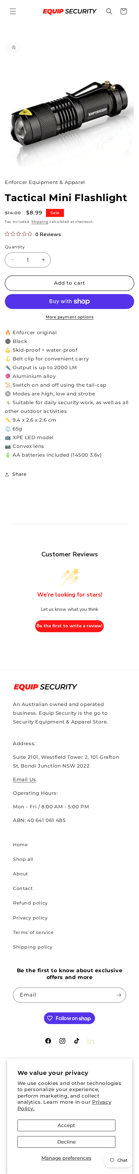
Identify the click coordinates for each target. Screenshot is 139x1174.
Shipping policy (33, 947)
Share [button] (19, 474)
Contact (23, 888)
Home (20, 845)
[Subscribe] (119, 995)
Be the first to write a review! (69, 626)
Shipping (39, 222)
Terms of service (33, 932)
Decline (66, 1142)
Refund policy (30, 903)
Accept (66, 1125)
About (20, 874)
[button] (13, 11)
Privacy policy (30, 918)
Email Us (24, 779)
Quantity (15, 246)
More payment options (69, 316)
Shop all (23, 859)
